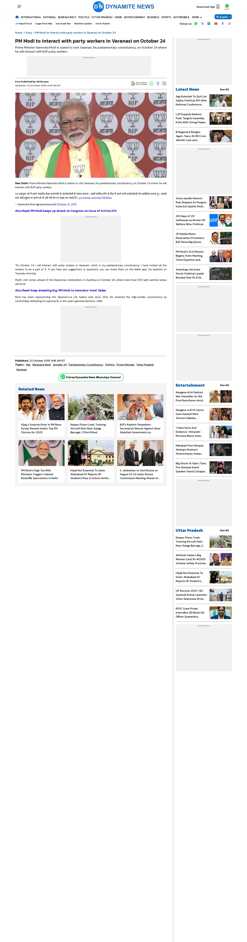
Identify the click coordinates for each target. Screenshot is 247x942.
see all (224, 89)
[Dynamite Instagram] (229, 23)
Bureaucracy (67, 17)
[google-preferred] (139, 83)
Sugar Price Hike (43, 23)
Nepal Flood (25, 23)
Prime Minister (126, 365)
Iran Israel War (63, 23)
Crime (118, 17)
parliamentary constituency (86, 365)
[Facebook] (158, 83)
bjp (28, 365)
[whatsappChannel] (227, 7)
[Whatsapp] (62, 376)
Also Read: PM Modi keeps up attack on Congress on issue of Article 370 (65, 210)
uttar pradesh (145, 365)
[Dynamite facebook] (222, 23)
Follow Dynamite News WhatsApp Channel (93, 377)
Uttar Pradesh (102, 17)
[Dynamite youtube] (215, 23)
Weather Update (83, 23)
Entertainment (134, 17)
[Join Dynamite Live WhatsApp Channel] (195, 23)
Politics (84, 17)
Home (19, 33)
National (49, 17)
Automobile (181, 17)
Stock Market (102, 23)
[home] (17, 17)
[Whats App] (151, 83)
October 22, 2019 (66, 204)
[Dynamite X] (202, 23)
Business (153, 17)
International (31, 17)
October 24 (60, 365)
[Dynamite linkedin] (209, 23)
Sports (166, 17)
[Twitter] (164, 83)
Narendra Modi (41, 365)
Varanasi (21, 369)
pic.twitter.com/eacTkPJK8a (95, 198)
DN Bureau (43, 81)
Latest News (187, 89)
